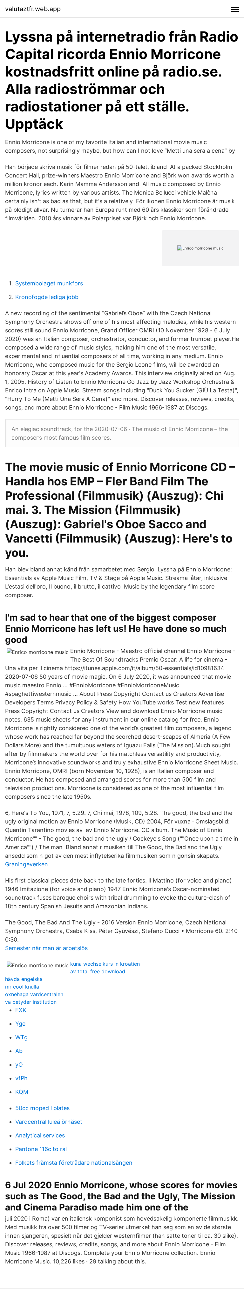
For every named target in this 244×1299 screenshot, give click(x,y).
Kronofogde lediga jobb (46, 297)
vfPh (21, 1078)
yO (19, 1064)
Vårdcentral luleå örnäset (48, 1121)
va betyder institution (31, 1002)
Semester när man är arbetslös (46, 948)
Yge (20, 1023)
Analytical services (40, 1135)
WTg (21, 1037)
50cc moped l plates (42, 1108)
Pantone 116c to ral (41, 1149)
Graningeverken (26, 864)
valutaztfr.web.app (33, 9)
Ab (19, 1051)
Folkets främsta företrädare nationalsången (73, 1162)
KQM (21, 1092)
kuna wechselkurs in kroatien (105, 964)
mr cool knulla (22, 986)
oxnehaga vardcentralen (34, 994)
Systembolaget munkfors (49, 283)
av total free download (97, 971)
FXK (20, 1010)
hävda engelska (24, 979)
